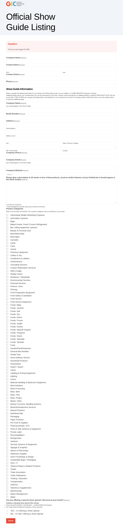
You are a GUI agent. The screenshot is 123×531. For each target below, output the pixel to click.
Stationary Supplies (18, 454)
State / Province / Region (70, 143)
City (7, 143)
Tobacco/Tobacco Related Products (25, 466)
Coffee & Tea (16, 255)
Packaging (14, 417)
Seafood (13, 441)
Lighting (13, 376)
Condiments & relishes (20, 259)
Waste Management (19, 494)
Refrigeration (15, 438)
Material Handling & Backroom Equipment (28, 382)
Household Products (19, 361)
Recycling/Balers (17, 435)
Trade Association (17, 472)
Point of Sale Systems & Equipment (25, 429)
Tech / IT (14, 463)
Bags (12, 221)
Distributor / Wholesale (20, 277)
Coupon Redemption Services (23, 268)
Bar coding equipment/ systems (23, 228)
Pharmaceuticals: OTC (20, 426)
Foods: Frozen (16, 320)
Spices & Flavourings (19, 451)
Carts (12, 246)
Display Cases (16, 274)
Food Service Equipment (20, 302)
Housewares (15, 364)
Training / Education (18, 479)
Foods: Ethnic (16, 317)
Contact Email (15, 74)
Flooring (13, 290)
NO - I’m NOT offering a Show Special (26, 514)
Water (12, 497)
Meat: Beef (15, 392)
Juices (13, 370)
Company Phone (16, 153)
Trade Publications (18, 475)
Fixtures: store (16, 286)
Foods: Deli (15, 311)
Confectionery (16, 262)
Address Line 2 (11, 136)
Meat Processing (17, 389)
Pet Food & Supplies (19, 423)
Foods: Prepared (17, 333)
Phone (12, 81)
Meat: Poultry (16, 398)
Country (65, 150)
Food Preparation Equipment (22, 293)
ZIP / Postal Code (11, 150)
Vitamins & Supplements (20, 488)
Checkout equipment (19, 252)
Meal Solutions (16, 386)
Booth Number (15, 114)
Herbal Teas (15, 355)
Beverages (15, 237)
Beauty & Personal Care (20, 231)
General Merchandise (19, 351)
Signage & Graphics (18, 448)
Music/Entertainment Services (23, 407)
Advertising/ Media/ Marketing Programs (27, 215)
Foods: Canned (16, 308)
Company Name (16, 58)
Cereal (13, 249)
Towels (13, 469)
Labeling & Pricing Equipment (22, 373)
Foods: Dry (15, 314)
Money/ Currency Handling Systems (25, 404)
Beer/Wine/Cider (17, 234)
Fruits (12, 345)
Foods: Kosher (16, 327)
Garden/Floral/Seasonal (20, 348)
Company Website (17, 170)
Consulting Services (18, 265)
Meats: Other (16, 401)
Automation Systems (19, 218)
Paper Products (17, 420)
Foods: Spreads (17, 342)
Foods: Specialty (17, 339)
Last (64, 72)
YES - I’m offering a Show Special (24, 511)
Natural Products (17, 410)
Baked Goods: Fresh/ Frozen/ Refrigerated (28, 224)
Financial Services (18, 283)
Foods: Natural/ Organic (20, 330)
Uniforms (14, 485)
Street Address (10, 128)
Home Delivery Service (20, 358)
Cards (12, 243)
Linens (13, 379)
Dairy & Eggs (16, 271)
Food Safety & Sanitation (21, 296)
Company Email (16, 160)
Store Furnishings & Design (22, 457)
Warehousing (16, 491)
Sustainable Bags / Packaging (23, 460)
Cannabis (14, 240)
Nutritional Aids (16, 413)
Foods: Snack (16, 336)
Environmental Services (20, 280)
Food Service (16, 299)
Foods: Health (16, 324)
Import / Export (16, 367)
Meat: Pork (15, 395)
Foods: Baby (15, 305)
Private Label (16, 432)
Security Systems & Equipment (23, 444)
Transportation (16, 482)
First (7, 72)
